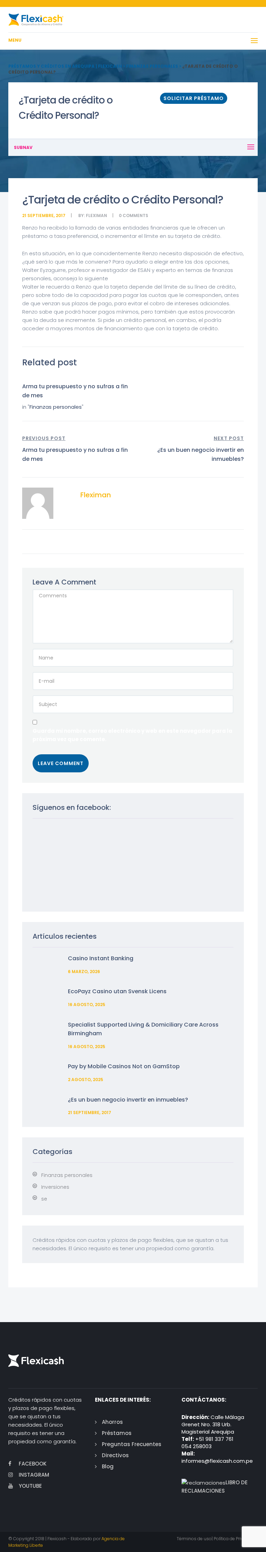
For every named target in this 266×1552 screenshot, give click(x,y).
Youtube (30, 1485)
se (44, 1198)
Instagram (34, 1474)
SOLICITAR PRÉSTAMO (193, 98)
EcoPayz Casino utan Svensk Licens (117, 991)
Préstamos (117, 1433)
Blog (108, 1466)
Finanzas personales (55, 406)
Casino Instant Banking (100, 958)
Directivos (115, 1455)
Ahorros (112, 1422)
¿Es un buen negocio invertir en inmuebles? (128, 1100)
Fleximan (96, 215)
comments (135, 215)
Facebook (32, 1463)
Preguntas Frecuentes (131, 1444)
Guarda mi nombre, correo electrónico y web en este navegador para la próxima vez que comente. (132, 735)
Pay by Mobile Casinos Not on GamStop (124, 1066)
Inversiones (55, 1187)
